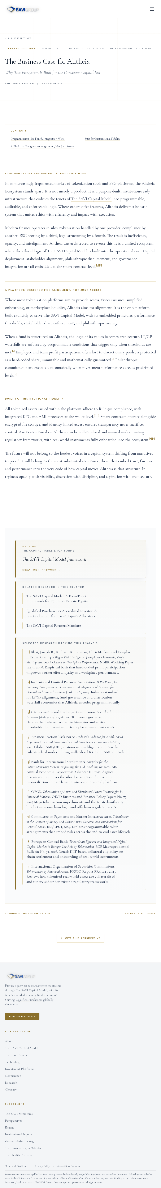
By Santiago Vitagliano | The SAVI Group (100, 48)
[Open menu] (152, 9)
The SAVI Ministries (19, 1114)
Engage (9, 1127)
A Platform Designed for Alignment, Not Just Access (42, 146)
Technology (13, 1062)
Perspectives (13, 1120)
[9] (153, 438)
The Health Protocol (18, 1155)
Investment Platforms (19, 1069)
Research (11, 1082)
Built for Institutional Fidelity (102, 138)
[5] (97, 265)
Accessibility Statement (69, 1166)
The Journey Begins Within (23, 1148)
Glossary (11, 1089)
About (9, 1041)
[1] (113, 358)
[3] (95, 415)
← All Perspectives (18, 38)
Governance (13, 1076)
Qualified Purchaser (28, 1000)
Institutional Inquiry (18, 1134)
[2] (16, 374)
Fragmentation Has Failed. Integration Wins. (38, 138)
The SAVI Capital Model (91, 198)
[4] (98, 415)
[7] (13, 351)
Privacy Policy (42, 1166)
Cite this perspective (82, 938)
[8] (150, 438)
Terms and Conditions (16, 1166)
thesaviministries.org (19, 1141)
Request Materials (22, 1016)
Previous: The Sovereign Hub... (29, 913)
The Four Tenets (16, 1055)
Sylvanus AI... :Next (140, 913)
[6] (100, 265)
